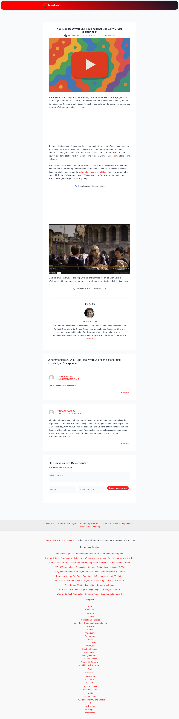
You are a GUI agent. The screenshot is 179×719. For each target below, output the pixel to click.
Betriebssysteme (90, 689)
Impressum (127, 523)
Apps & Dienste (109, 36)
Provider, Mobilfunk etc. (89, 665)
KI (90, 703)
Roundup (89, 679)
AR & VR (91, 613)
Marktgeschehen (89, 655)
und (128, 156)
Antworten (125, 392)
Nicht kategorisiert (89, 659)
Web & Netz (90, 706)
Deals (89, 606)
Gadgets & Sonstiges (90, 620)
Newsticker (51, 523)
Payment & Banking (89, 662)
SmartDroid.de (50, 540)
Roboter (90, 629)
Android (91, 693)
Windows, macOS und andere (91, 700)
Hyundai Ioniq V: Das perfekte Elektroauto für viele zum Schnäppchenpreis (89, 554)
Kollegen (53, 159)
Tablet (90, 639)
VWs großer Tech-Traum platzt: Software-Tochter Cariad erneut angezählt (89, 594)
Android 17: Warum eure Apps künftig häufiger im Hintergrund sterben (89, 589)
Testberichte (89, 713)
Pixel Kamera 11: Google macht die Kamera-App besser (89, 585)
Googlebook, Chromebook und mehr (90, 623)
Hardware (89, 610)
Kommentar (89, 652)
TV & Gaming (91, 643)
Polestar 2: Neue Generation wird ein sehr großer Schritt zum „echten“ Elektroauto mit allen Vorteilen (89, 558)
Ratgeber (89, 672)
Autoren (116, 523)
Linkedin (89, 339)
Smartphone (90, 636)
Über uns (107, 523)
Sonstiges (89, 709)
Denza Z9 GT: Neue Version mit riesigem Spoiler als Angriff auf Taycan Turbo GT (89, 580)
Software (89, 682)
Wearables (90, 646)
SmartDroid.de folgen (67, 523)
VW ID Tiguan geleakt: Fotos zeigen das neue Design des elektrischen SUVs (89, 567)
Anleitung (90, 676)
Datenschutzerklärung (90, 527)
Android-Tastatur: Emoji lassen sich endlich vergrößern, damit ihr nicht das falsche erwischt (89, 563)
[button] (135, 5)
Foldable (90, 617)
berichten (115, 156)
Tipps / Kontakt (94, 523)
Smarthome (90, 633)
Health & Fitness (89, 649)
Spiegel (110, 329)
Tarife (90, 669)
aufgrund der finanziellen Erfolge (93, 172)
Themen (82, 523)
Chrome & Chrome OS (92, 696)
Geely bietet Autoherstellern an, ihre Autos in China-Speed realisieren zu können (89, 572)
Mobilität (90, 626)
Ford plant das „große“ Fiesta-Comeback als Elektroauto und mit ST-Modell (89, 576)
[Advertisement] (89, 126)
